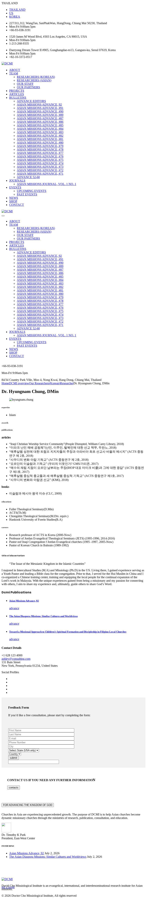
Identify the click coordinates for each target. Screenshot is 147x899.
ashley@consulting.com (16, 658)
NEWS (13, 197)
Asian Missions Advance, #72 (40, 170)
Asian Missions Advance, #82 (40, 135)
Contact (16, 204)
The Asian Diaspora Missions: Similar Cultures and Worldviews (43, 616)
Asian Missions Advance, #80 (40, 142)
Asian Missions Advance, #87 (40, 118)
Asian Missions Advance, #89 (40, 115)
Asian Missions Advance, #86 (40, 121)
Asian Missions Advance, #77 (40, 153)
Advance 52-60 (28, 177)
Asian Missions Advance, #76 (40, 156)
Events (15, 187)
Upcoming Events (31, 191)
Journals (17, 180)
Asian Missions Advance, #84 (40, 128)
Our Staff (25, 83)
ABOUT (14, 70)
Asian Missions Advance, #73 (40, 166)
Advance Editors (31, 101)
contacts (13, 787)
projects (16, 90)
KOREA (14, 16)
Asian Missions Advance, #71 (40, 173)
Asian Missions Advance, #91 (40, 108)
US (11, 13)
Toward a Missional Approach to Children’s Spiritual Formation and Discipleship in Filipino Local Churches (67, 631)
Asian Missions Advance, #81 (40, 139)
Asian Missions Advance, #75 (40, 159)
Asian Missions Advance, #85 (40, 125)
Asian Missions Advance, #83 (40, 132)
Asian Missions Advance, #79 (40, 146)
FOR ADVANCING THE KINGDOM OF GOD (27, 805)
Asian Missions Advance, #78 (40, 149)
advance (14, 608)
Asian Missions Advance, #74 (40, 163)
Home (5, 383)
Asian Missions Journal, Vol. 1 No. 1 (46, 184)
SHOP (13, 201)
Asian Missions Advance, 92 (39, 104)
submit (13, 757)
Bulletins (17, 97)
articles (16, 94)
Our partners (28, 87)
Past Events (27, 194)
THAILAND (17, 9)
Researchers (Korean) (36, 77)
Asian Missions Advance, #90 (40, 111)
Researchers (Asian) (34, 80)
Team (13, 73)
